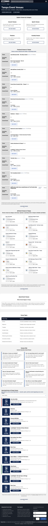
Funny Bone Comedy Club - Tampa (18, 84)
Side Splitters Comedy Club (17, 69)
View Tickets (16, 404)
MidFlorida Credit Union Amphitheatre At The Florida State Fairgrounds (24, 188)
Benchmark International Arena (18, 99)
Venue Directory (9, 304)
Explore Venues (12, 28)
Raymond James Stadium (16, 128)
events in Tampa (35, 494)
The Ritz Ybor (14, 158)
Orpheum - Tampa (15, 113)
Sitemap (21, 523)
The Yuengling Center (15, 173)
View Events (14, 79)
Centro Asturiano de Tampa (17, 143)
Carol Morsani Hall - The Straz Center (19, 54)
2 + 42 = (34, 519)
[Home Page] (5, 1)
